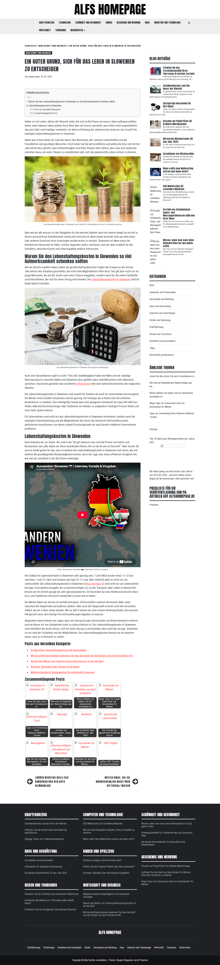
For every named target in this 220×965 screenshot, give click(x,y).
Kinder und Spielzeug (160, 320)
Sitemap (153, 429)
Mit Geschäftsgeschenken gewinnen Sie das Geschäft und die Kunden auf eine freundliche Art (82, 655)
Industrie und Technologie (167, 22)
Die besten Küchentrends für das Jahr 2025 (178, 140)
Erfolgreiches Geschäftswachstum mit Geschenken (59, 650)
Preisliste (154, 504)
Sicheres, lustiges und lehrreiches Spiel (102, 860)
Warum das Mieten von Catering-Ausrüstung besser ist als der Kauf (67, 661)
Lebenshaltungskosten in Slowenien (45, 105)
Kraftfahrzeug (46, 22)
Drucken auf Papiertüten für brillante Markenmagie (177, 122)
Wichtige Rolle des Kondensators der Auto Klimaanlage (52, 782)
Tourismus (60, 30)
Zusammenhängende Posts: (46, 113)
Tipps (152, 347)
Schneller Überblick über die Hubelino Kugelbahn (106, 872)
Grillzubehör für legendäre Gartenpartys (44, 866)
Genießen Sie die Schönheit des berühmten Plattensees (52, 894)
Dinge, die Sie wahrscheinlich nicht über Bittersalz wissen (113, 782)
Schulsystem (83, 383)
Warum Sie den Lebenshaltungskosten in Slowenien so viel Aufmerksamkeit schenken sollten (71, 101)
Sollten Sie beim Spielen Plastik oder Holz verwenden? (109, 866)
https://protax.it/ (94, 583)
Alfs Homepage (110, 9)
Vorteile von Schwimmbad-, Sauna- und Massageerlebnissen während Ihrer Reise (179, 214)
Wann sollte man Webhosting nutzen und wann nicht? (178, 170)
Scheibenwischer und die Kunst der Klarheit (176, 87)
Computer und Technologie (163, 292)
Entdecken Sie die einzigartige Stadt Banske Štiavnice (50, 909)
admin (32, 76)
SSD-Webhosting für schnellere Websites (173, 187)
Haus (147, 22)
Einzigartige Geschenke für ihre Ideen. (177, 104)
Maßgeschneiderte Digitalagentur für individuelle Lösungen (63, 672)
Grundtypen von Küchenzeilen (179, 153)
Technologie (65, 22)
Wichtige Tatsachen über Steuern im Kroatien (55, 666)
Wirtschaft (45, 30)
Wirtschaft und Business (38, 53)
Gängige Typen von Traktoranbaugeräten (44, 839)
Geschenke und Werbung (128, 22)
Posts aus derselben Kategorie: (47, 109)
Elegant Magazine (125, 960)
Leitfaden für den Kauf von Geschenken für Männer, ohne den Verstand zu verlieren (166, 874)
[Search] (189, 23)
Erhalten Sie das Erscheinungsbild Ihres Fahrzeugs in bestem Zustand (178, 70)
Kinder (109, 22)
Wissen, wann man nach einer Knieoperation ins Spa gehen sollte (178, 243)
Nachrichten (76, 30)
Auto (152, 285)
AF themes (143, 960)
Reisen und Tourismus (160, 334)
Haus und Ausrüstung (160, 306)
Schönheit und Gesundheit (88, 22)
